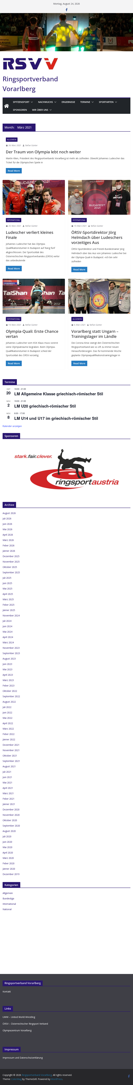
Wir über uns (40, 109)
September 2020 (11, 825)
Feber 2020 (8, 863)
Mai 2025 (7, 588)
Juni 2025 (7, 583)
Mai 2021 (7, 782)
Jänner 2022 (9, 739)
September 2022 (11, 696)
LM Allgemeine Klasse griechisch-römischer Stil (58, 393)
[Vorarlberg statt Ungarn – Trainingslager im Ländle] (99, 296)
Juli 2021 (7, 771)
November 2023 (11, 647)
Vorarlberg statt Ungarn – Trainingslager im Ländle (94, 334)
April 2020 (8, 852)
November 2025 (11, 561)
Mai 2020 (7, 847)
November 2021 (11, 750)
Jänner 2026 (9, 550)
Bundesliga (8, 898)
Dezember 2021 (11, 744)
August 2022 (9, 701)
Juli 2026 (7, 518)
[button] (31, 102)
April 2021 (8, 787)
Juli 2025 (7, 577)
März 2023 (8, 680)
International (13, 220)
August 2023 (9, 658)
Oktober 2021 (10, 755)
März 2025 (8, 599)
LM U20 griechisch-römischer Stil (45, 406)
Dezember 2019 (11, 874)
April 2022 (8, 723)
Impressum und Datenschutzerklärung (23, 1057)
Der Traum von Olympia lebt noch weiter (43, 151)
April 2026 (8, 534)
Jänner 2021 (9, 804)
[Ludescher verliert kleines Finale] (34, 197)
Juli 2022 (7, 707)
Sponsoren (20, 109)
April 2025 (8, 593)
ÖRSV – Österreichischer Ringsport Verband (25, 1023)
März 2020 (8, 858)
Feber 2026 (8, 545)
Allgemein (11, 139)
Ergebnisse (68, 102)
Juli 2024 (7, 620)
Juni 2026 (7, 523)
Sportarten (106, 102)
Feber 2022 (8, 734)
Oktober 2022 (10, 690)
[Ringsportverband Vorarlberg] (66, 15)
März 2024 (8, 642)
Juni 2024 (7, 626)
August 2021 (9, 766)
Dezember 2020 (11, 809)
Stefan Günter (31, 145)
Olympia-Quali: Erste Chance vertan (32, 334)
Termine (85, 102)
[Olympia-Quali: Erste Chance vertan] (34, 296)
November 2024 (11, 615)
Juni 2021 (7, 777)
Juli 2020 (7, 836)
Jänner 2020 (9, 868)
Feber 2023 (8, 685)
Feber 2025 (8, 604)
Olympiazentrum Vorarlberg (17, 1030)
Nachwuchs (45, 102)
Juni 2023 (7, 664)
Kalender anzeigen (12, 426)
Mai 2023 (7, 669)
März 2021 (8, 793)
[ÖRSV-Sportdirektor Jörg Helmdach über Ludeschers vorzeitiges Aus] (99, 197)
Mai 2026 (7, 529)
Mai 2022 (7, 717)
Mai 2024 (7, 631)
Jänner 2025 (9, 610)
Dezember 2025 (11, 556)
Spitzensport (21, 102)
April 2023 (8, 674)
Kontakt (7, 991)
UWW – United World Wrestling (19, 1017)
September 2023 (11, 653)
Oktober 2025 (10, 567)
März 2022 (8, 728)
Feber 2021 (8, 798)
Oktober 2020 (10, 820)
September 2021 (11, 761)
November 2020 (11, 814)
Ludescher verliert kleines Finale (29, 235)
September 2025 (11, 572)
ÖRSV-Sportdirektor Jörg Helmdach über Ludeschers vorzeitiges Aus (96, 237)
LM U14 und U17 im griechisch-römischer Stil (56, 418)
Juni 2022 (7, 712)
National (7, 909)
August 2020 (9, 831)
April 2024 (8, 637)
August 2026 (9, 513)
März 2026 (8, 540)
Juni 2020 (7, 841)
